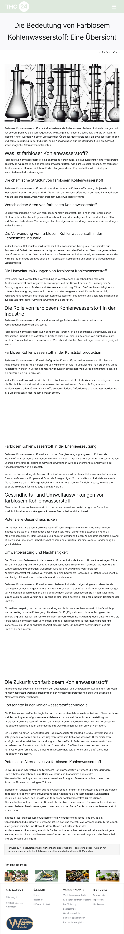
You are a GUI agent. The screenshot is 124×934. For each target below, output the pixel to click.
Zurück (106, 52)
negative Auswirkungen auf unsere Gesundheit (66, 132)
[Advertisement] (62, 419)
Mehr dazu (87, 851)
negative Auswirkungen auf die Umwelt (56, 283)
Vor (115, 52)
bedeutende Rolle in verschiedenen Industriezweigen (82, 128)
